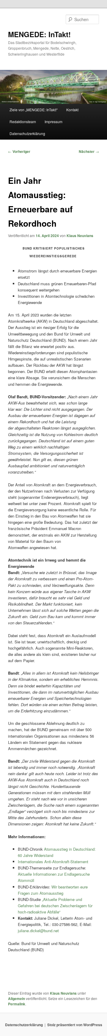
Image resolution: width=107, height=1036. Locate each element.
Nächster (89, 151)
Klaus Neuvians (80, 235)
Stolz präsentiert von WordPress (74, 1024)
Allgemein (16, 998)
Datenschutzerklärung (27, 133)
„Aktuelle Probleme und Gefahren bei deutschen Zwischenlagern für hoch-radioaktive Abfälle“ (55, 905)
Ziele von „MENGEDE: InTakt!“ (34, 109)
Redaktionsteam (23, 121)
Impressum (53, 121)
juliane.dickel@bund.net (38, 930)
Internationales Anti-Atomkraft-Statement (53, 861)
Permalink (16, 1004)
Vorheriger (19, 151)
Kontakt (72, 109)
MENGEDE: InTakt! (39, 34)
